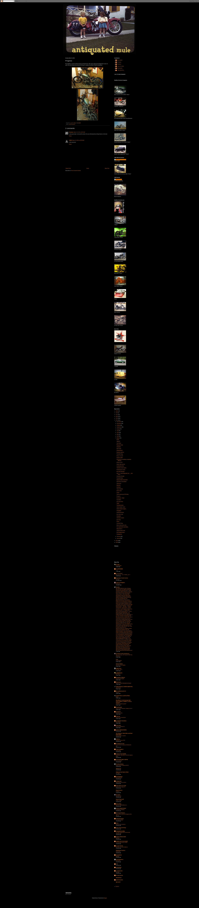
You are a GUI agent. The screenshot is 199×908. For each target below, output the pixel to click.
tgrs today (119, 519)
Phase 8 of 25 (119, 462)
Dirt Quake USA (119, 777)
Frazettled (119, 499)
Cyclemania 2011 (120, 466)
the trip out (118, 583)
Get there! (119, 487)
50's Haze (118, 794)
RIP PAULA (118, 674)
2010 (117, 540)
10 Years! (117, 579)
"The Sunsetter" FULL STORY (121, 842)
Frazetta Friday (120, 454)
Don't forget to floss (121, 532)
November (119, 423)
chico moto (118, 725)
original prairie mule (121, 530)
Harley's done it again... (121, 508)
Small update (118, 750)
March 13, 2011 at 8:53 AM (79, 132)
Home (87, 168)
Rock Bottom (119, 855)
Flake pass (119, 483)
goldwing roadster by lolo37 (121, 703)
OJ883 (70, 140)
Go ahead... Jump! (120, 498)
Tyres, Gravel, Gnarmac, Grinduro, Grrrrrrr (124, 708)
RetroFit (117, 587)
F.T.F (117, 864)
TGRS (118, 503)
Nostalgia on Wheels (120, 677)
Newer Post (68, 168)
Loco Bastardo (119, 870)
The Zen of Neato (119, 764)
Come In (117, 886)
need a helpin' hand (121, 507)
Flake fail (118, 485)
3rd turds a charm (120, 517)
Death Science (119, 790)
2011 (117, 420)
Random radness (120, 452)
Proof (118, 439)
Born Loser (118, 682)
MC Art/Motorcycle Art (121, 691)
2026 (117, 411)
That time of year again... (122, 467)
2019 (117, 412)
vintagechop (118, 781)
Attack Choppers (119, 749)
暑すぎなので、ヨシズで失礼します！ (123, 574)
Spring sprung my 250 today (122, 494)
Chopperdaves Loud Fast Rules (123, 695)
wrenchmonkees (119, 859)
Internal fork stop (119, 712)
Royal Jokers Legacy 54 (120, 786)
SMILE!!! (118, 441)
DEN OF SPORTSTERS (121, 808)
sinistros (118, 739)
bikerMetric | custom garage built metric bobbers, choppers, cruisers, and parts (124, 701)
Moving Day (118, 860)
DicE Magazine (119, 776)
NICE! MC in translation (121, 481)
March (118, 438)
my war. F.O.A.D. (119, 845)
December (119, 421)
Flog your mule (120, 445)
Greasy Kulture (119, 663)
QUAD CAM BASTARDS (121, 729)
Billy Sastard (119, 60)
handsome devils (120, 512)
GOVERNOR (118, 867)
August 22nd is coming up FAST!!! (122, 765)
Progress (118, 496)
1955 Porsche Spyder (120, 678)
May (118, 434)
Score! (118, 492)
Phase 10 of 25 (120, 455)
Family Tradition (119, 800)
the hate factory (119, 875)
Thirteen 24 (118, 768)
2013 (117, 416)
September (119, 427)
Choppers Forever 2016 (120, 740)
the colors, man (120, 514)
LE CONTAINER (119, 568)
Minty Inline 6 (119, 528)
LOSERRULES (119, 672)
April (118, 436)
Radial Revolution (120, 818)
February (119, 536)
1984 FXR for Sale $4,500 (121, 717)
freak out (118, 716)
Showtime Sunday (120, 476)
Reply (70, 136)
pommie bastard (72, 124)
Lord (117, 659)
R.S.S (117, 823)
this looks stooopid (120, 471)
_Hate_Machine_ (120, 70)
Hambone (71, 132)
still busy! (117, 837)
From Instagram (119, 760)
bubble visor (118, 668)
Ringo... (117, 696)
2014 (117, 414)
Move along (118, 722)
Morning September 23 (120, 726)
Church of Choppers (120, 582)
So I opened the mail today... (122, 526)
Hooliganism (119, 534)
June (118, 432)
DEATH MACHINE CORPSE (122, 759)
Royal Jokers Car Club (121, 785)
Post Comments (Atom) (76, 170)
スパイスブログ (119, 573)
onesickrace (118, 877)
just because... (118, 687)
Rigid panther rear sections (121, 782)
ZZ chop (117, 564)
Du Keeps (119, 62)
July (118, 430)
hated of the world (120, 799)
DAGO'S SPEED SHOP (121, 836)
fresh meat (119, 448)
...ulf (116, 570)
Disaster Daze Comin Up (120, 824)
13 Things (118, 773)
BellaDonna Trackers (120, 850)
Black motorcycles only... (122, 525)
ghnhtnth (117, 856)
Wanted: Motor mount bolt (122, 479)
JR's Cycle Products (120, 812)
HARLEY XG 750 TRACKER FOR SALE (123, 683)
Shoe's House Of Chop (121, 827)
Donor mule (119, 490)
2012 (117, 418)
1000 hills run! (118, 795)
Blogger (105, 898)
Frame (118, 521)
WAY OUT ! (118, 882)
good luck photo (119, 879)
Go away (117, 872)
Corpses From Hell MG (121, 753)
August (118, 428)
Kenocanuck (119, 68)
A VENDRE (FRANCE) (120, 809)
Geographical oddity (120, 831)
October (118, 425)
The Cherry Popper (119, 819)
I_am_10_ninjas (120, 66)
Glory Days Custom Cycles (122, 578)
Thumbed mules (120, 505)
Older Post (107, 168)
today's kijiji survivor (121, 464)
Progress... (118, 791)
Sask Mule (119, 443)
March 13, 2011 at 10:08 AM (78, 140)
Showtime (119, 446)
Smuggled (119, 510)
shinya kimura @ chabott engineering (124, 686)
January (118, 538)
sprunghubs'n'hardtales (121, 720)
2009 (117, 542)
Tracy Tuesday (120, 488)
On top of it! (118, 851)
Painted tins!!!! (120, 450)
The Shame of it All (120, 743)
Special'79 (118, 711)
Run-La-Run (118, 803)
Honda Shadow (119, 660)
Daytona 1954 (120, 457)
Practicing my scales (121, 469)
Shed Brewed (119, 707)
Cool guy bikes (118, 565)
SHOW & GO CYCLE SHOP (122, 841)
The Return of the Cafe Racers (122, 653)
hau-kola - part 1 (119, 669)
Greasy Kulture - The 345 (121, 735)
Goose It (117, 692)
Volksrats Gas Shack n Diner (122, 772)
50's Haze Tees (120, 501)
